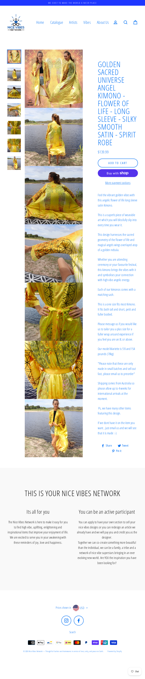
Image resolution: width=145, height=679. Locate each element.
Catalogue (56, 22)
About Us (103, 22)
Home (40, 22)
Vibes (87, 22)
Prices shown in (63, 608)
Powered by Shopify (115, 651)
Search (72, 632)
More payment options (117, 183)
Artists (73, 22)
